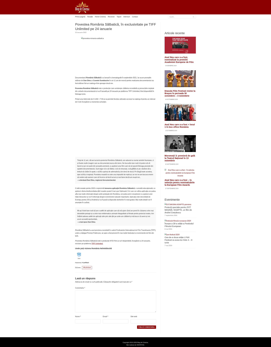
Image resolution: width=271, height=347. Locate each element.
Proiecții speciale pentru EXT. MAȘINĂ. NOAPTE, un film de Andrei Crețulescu (178, 210)
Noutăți (90, 17)
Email (105, 316)
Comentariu (80, 288)
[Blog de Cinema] (82, 7)
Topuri (119, 17)
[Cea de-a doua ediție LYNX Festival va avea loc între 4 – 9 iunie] (172, 235)
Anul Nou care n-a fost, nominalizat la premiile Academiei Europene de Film (179, 59)
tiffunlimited (87, 267)
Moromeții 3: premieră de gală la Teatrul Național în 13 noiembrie (180, 158)
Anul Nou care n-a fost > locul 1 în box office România (180, 125)
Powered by (78, 262)
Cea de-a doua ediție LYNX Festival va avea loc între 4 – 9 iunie (178, 240)
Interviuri (126, 17)
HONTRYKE (140, 345)
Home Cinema (100, 17)
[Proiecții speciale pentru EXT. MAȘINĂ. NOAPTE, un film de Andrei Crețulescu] (178, 204)
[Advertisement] (157, 7)
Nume (78, 316)
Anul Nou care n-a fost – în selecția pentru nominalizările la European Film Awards (180, 182)
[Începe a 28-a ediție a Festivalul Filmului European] (178, 221)
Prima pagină (80, 17)
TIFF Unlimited (97, 244)
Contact (135, 17)
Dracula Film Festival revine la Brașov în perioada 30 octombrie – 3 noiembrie (180, 93)
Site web (134, 316)
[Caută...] (182, 16)
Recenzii (111, 17)
